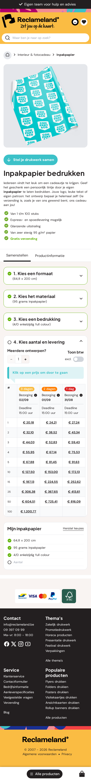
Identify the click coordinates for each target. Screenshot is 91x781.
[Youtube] (28, 644)
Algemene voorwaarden (40, 754)
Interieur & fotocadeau (34, 55)
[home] (30, 22)
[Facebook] (7, 644)
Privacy (67, 754)
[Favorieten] (83, 21)
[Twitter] (14, 644)
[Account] (75, 21)
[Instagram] (21, 644)
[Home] (7, 55)
